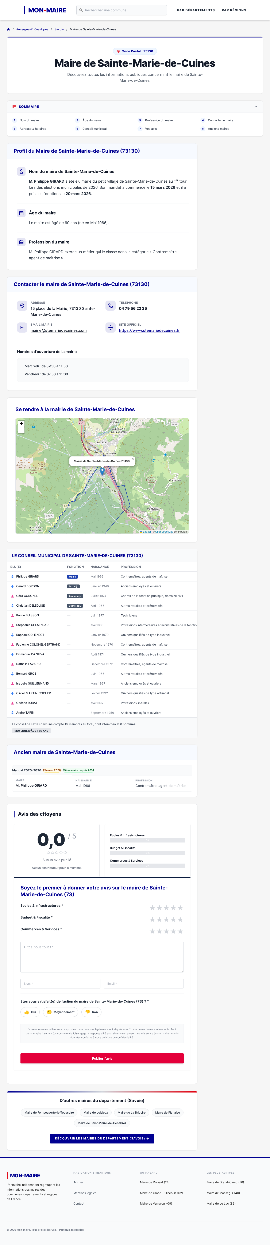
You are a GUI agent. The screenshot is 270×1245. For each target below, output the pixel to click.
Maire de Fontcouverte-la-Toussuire (49, 1112)
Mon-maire (25, 1176)
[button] (102, 471)
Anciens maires (215, 128)
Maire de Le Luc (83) (221, 1203)
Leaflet (146, 531)
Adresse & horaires (30, 128)
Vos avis (148, 128)
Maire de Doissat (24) (155, 1182)
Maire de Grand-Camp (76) (225, 1182)
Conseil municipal (92, 128)
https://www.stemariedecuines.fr (149, 330)
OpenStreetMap (164, 531)
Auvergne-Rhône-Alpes (32, 29)
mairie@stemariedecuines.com (59, 330)
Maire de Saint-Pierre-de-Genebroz (102, 1123)
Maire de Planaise (167, 1112)
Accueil (78, 1182)
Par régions (234, 10)
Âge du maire (89, 120)
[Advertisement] (233, 206)
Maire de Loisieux (96, 1112)
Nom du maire (26, 120)
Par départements (196, 10)
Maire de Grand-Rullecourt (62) (161, 1193)
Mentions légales (84, 1193)
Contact (78, 1203)
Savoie (59, 29)
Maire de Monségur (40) (223, 1193)
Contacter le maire (217, 120)
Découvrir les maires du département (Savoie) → (102, 1138)
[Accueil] (8, 29)
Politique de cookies (71, 1229)
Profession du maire (156, 120)
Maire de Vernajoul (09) (156, 1203)
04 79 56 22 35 (133, 308)
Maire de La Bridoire (132, 1112)
